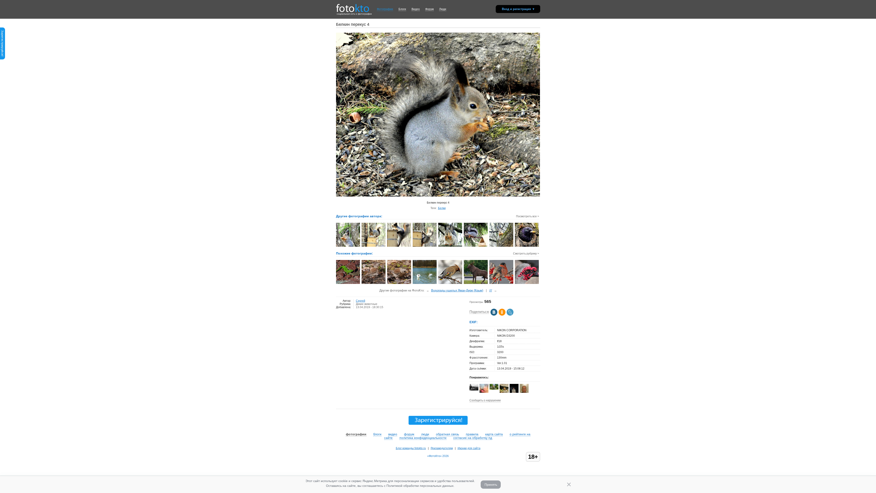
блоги (377, 434)
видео (392, 434)
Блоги (402, 9)
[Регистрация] (2, 58)
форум (409, 434)
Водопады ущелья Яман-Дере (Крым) (457, 290)
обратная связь (447, 434)
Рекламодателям (442, 448)
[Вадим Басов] (473, 389)
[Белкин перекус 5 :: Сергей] (348, 246)
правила (472, 434)
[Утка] (527, 283)
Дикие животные (366, 304)
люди (425, 434)
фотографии (356, 434)
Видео (416, 9)
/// (490, 290)
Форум (429, 9)
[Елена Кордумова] (494, 388)
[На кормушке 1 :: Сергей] (374, 246)
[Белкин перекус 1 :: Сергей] (501, 246)
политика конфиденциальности (422, 438)
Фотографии (385, 9)
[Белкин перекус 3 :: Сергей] (450, 246)
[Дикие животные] (425, 283)
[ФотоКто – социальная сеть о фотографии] (352, 6)
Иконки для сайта (469, 448)
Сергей (360, 300)
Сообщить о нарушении (485, 400)
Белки (442, 208)
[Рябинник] (374, 283)
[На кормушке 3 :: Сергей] (425, 246)
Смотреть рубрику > (526, 253)
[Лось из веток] (476, 283)
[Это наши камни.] (348, 283)
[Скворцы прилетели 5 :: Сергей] (527, 246)
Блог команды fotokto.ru (411, 448)
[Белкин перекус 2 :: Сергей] (476, 246)
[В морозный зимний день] (501, 283)
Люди (442, 9)
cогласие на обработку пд (472, 438)
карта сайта (494, 434)
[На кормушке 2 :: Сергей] (399, 246)
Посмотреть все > (527, 216)
